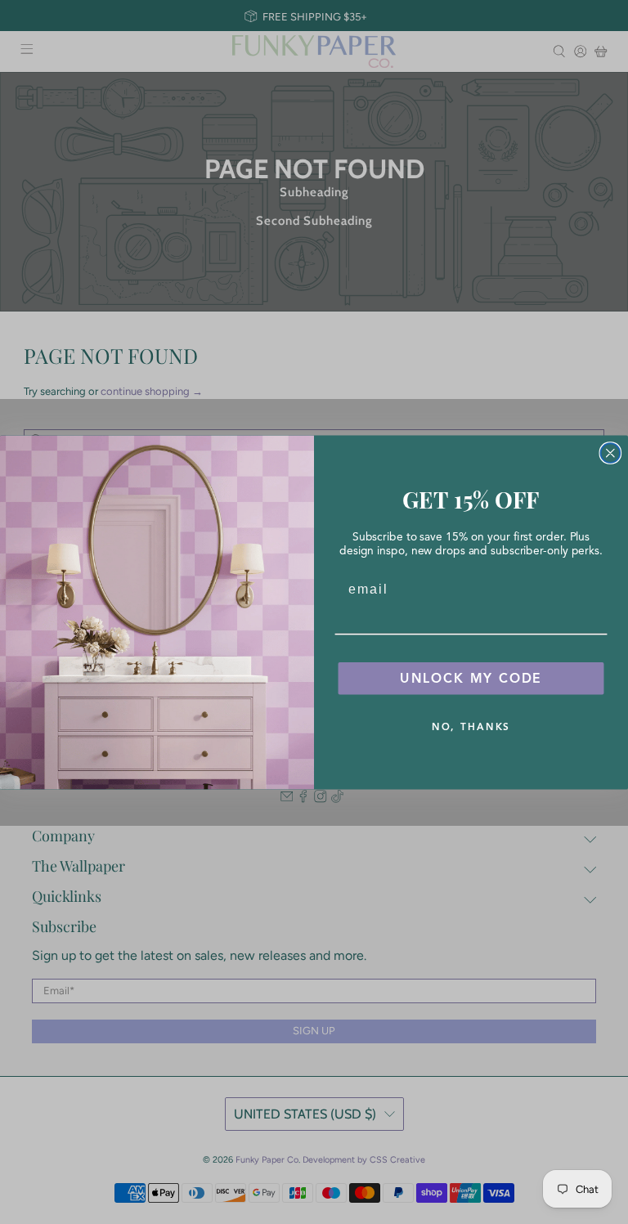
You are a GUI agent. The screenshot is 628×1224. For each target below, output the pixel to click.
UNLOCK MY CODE (471, 678)
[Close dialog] (611, 453)
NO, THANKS (471, 726)
